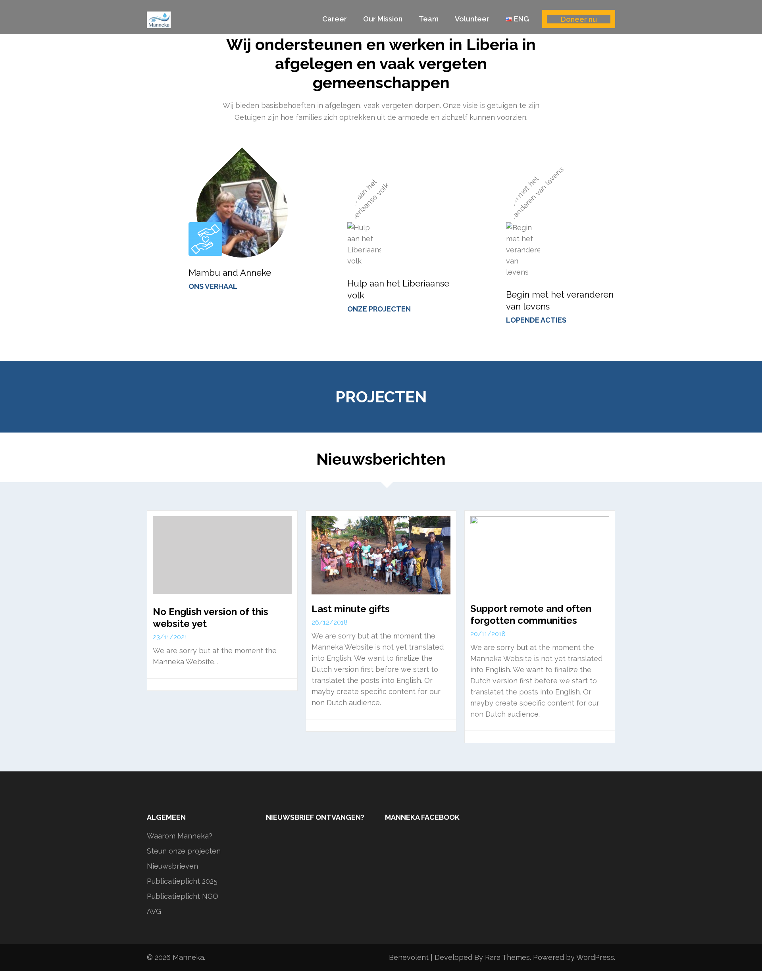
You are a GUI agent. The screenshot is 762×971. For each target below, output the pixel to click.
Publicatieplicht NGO (182, 896)
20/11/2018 (488, 634)
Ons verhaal (213, 286)
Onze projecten (379, 309)
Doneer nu (579, 19)
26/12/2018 (330, 622)
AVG (154, 911)
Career (334, 19)
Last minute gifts (351, 609)
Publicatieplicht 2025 (182, 881)
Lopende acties (536, 320)
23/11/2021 (170, 637)
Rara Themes (507, 957)
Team (429, 19)
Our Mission (382, 19)
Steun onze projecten (184, 851)
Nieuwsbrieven (172, 866)
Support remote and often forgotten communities (530, 614)
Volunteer (472, 19)
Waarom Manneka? (179, 836)
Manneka (188, 957)
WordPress (595, 957)
